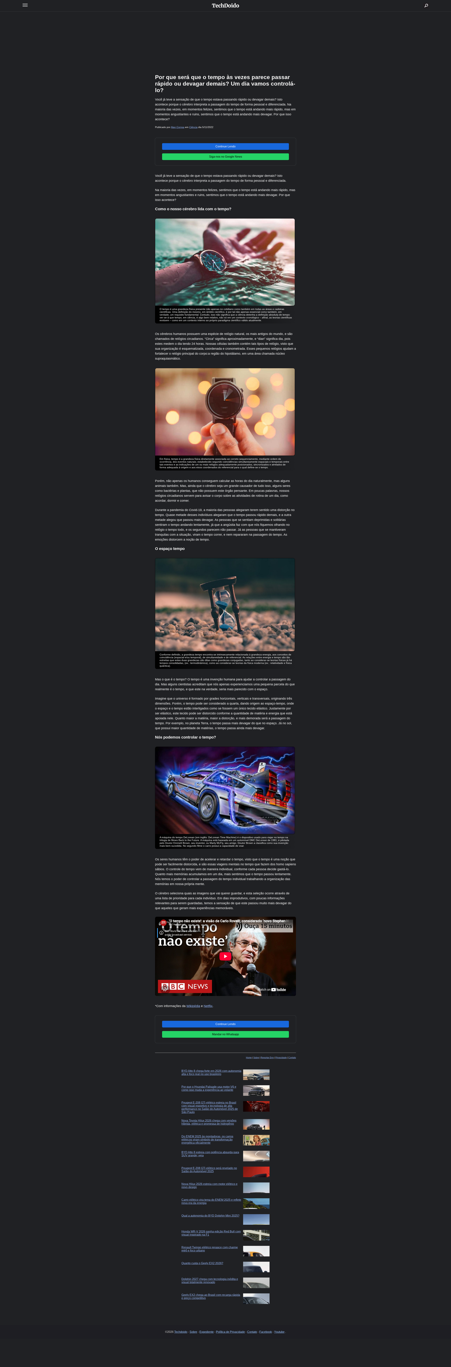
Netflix (208, 1006)
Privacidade (281, 1057)
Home (249, 1057)
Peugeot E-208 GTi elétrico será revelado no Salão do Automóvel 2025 (209, 1170)
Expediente (206, 1331)
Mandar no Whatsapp (225, 1034)
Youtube (279, 1331)
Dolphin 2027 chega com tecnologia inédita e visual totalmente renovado (209, 1281)
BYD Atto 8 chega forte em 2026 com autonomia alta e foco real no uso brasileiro (211, 1072)
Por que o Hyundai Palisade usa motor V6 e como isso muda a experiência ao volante (208, 1088)
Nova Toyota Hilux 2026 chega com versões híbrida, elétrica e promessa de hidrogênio (208, 1122)
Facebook (265, 1331)
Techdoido (180, 1331)
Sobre (256, 1057)
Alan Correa (177, 127)
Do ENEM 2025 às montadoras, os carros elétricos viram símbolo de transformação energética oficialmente (207, 1139)
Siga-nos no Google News (225, 156)
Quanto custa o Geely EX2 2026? (202, 1263)
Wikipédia (193, 1006)
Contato (292, 1057)
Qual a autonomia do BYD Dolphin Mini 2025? (210, 1215)
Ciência (193, 127)
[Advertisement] (225, 42)
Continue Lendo (225, 146)
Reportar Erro (267, 1057)
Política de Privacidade (230, 1331)
